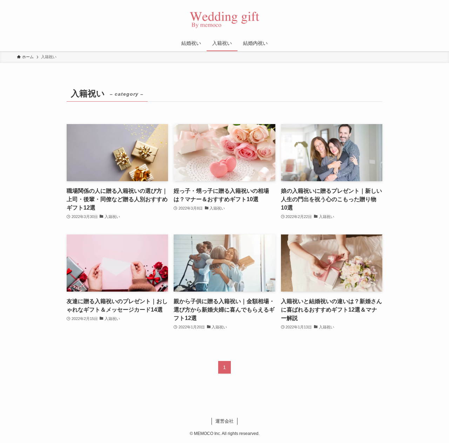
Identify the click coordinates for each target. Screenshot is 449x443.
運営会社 (224, 421)
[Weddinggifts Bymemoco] (224, 18)
